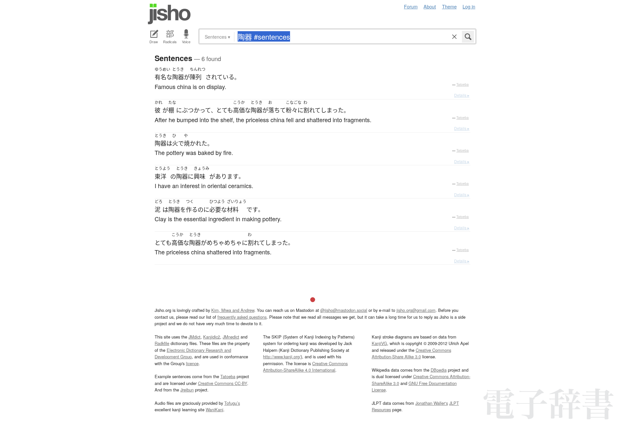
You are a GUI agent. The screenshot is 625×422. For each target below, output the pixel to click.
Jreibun (187, 390)
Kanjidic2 (211, 337)
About (430, 6)
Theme (449, 6)
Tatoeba (462, 84)
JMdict (194, 337)
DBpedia (439, 370)
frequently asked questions (242, 317)
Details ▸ (461, 95)
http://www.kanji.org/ (282, 356)
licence (192, 363)
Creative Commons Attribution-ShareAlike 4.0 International (305, 366)
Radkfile (162, 343)
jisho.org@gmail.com (416, 310)
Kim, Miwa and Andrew (232, 310)
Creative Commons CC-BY (222, 383)
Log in (469, 6)
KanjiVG (379, 343)
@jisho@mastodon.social (343, 310)
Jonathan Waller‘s (431, 403)
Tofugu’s (232, 403)
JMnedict (231, 337)
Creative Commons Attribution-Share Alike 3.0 (411, 353)
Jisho (169, 14)
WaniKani (214, 409)
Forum (411, 6)
